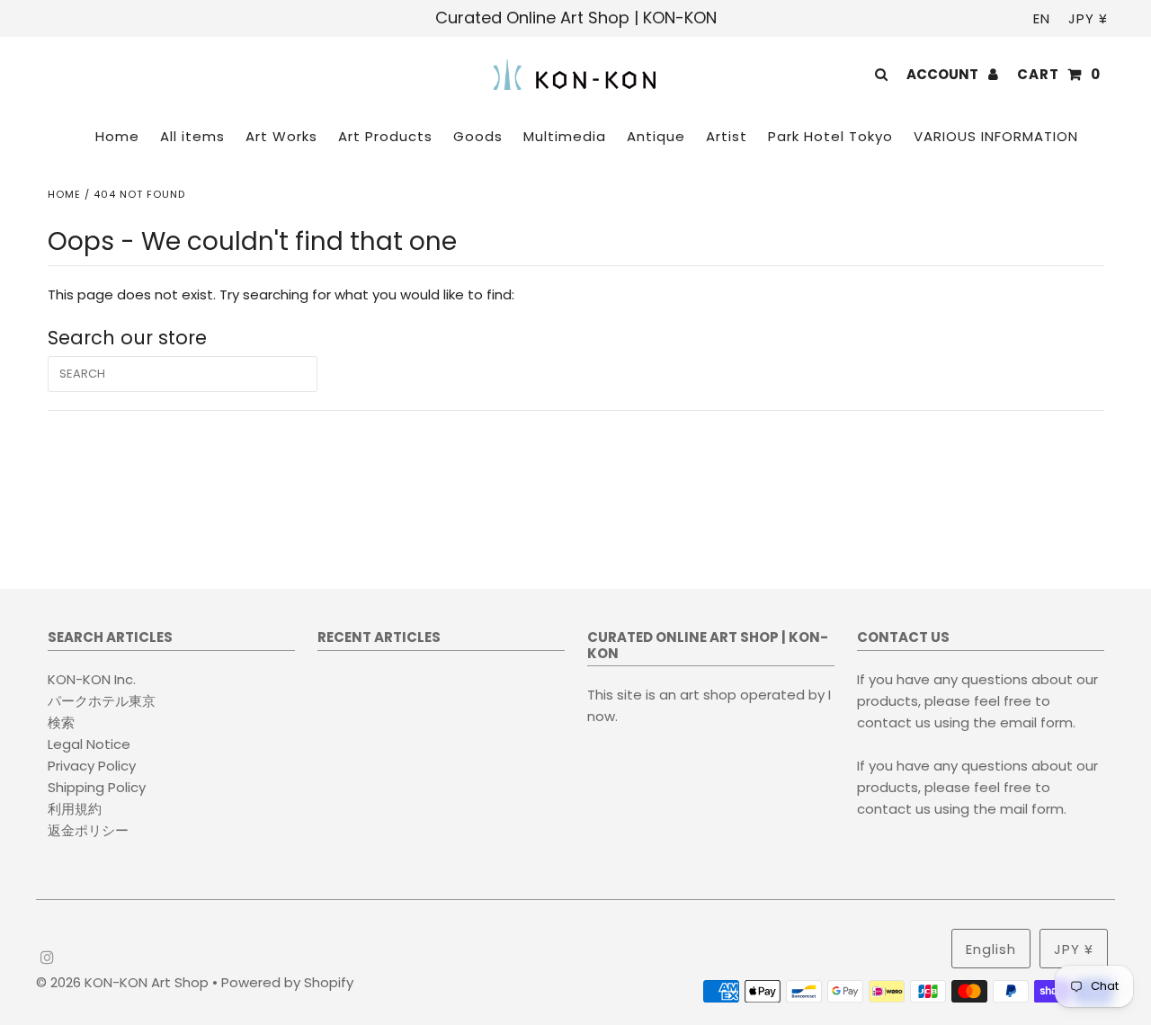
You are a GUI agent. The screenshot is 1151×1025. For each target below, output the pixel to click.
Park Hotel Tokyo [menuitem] (830, 136)
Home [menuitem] (117, 136)
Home (64, 194)
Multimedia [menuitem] (564, 136)
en (1041, 18)
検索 (61, 722)
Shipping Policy (97, 787)
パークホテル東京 (102, 700)
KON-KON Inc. (92, 679)
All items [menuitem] (192, 136)
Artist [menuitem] (726, 136)
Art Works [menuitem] (281, 136)
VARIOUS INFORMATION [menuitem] (996, 136)
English (991, 949)
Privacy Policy (92, 765)
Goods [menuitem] (478, 136)
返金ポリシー (88, 830)
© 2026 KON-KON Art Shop (124, 982)
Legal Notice (89, 744)
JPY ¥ (1088, 18)
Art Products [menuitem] (385, 136)
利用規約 (75, 808)
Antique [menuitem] (656, 136)
